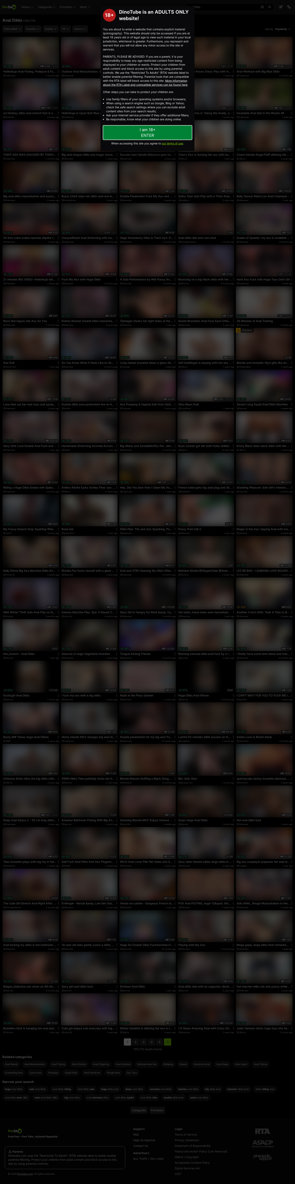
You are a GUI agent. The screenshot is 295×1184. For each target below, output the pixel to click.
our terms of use (172, 143)
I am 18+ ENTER (148, 132)
